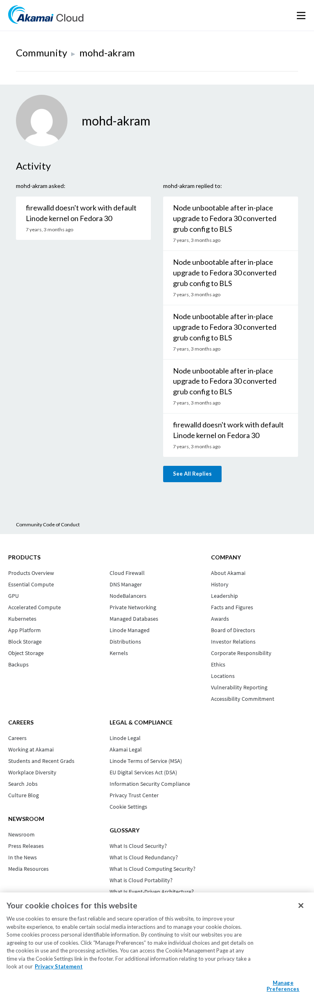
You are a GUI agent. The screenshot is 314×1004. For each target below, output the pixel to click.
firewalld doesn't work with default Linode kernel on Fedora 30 (81, 213)
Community (41, 52)
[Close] (301, 906)
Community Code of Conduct (48, 524)
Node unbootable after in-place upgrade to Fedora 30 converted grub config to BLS (224, 218)
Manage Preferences (283, 986)
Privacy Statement (59, 966)
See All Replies (192, 473)
